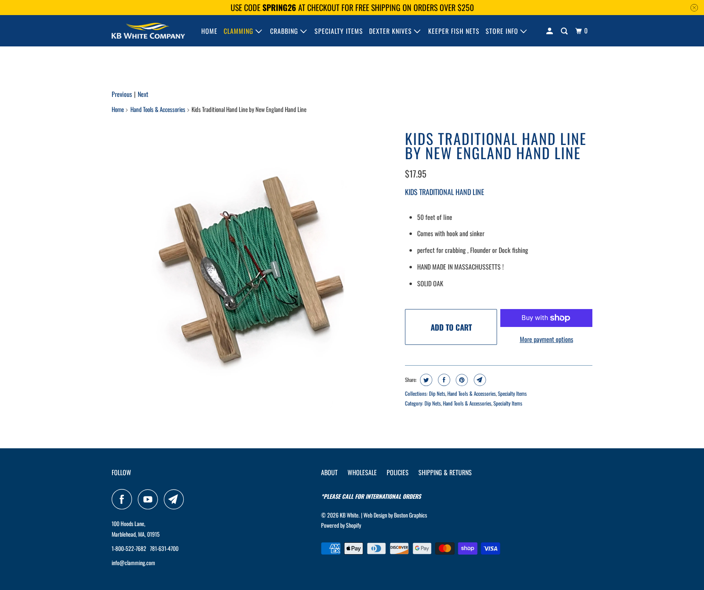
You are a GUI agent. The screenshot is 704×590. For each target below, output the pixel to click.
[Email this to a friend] (479, 380)
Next (143, 94)
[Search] (565, 31)
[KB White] (148, 30)
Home (118, 109)
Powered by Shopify (341, 525)
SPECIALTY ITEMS (339, 31)
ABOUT (329, 472)
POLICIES (398, 472)
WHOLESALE (362, 472)
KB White (349, 515)
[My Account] (550, 31)
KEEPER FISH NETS (454, 31)
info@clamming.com (133, 562)
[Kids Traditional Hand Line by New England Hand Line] (254, 269)
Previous (122, 94)
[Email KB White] (176, 499)
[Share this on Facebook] (443, 380)
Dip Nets (437, 393)
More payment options (546, 339)
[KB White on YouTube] (150, 499)
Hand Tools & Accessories (157, 109)
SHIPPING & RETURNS (445, 472)
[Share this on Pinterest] (461, 380)
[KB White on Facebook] (124, 499)
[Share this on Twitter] (425, 380)
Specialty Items (512, 393)
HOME (209, 31)
